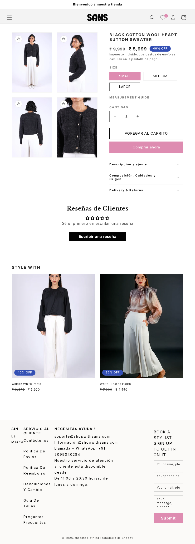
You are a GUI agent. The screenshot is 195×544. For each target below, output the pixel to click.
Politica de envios (34, 454)
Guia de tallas (31, 503)
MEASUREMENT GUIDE (129, 97)
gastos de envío (158, 54)
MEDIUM (160, 76)
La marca (17, 439)
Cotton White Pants (26, 384)
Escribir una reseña (97, 236)
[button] (9, 17)
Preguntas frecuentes (35, 520)
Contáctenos (36, 440)
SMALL (125, 76)
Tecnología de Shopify (116, 537)
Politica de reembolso (35, 470)
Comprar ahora (146, 147)
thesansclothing (87, 537)
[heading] (168, 443)
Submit (168, 518)
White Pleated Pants (115, 384)
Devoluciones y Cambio (37, 487)
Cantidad (118, 107)
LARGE (125, 87)
